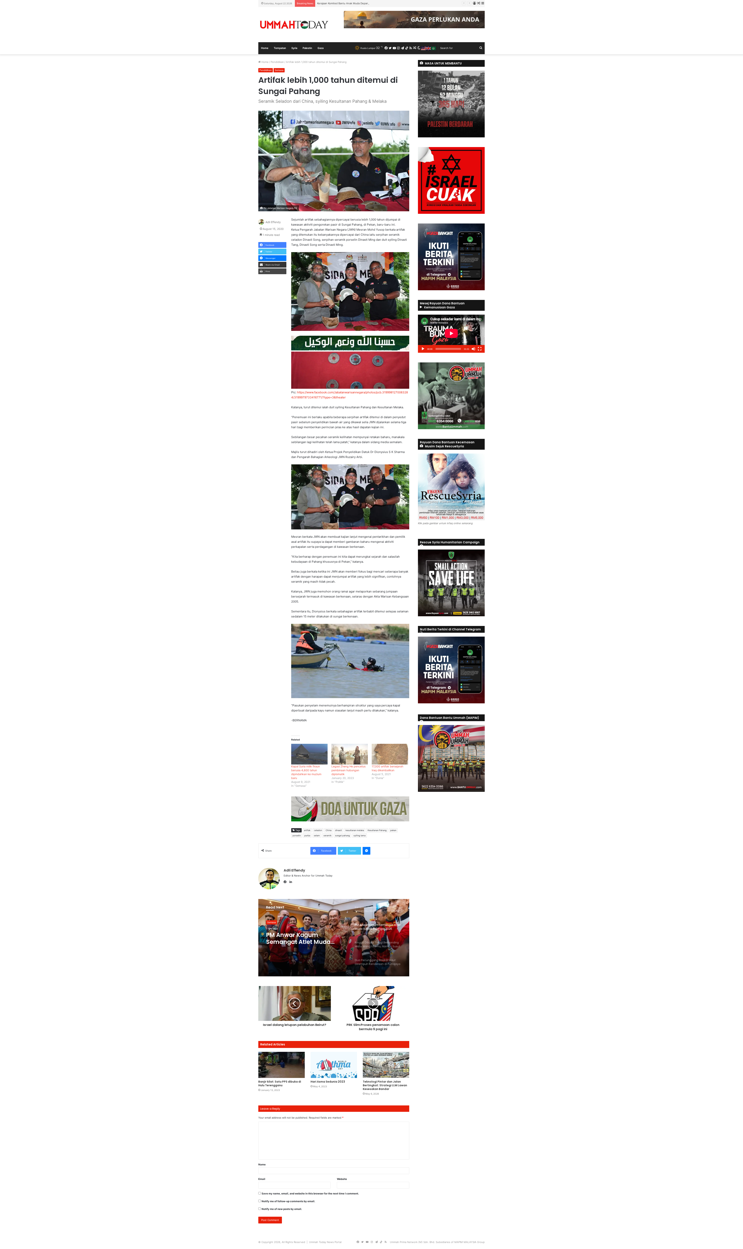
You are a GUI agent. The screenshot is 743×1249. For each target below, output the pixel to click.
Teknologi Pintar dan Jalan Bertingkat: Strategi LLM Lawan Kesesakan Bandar (385, 1085)
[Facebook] (286, 882)
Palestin (307, 48)
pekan (393, 830)
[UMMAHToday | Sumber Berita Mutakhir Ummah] (294, 24)
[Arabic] (433, 48)
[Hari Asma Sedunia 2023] (334, 1065)
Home (264, 48)
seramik (327, 835)
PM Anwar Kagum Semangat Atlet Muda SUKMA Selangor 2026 (355, 3)
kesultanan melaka (355, 830)
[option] (333, 937)
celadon (318, 830)
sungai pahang (342, 835)
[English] (428, 48)
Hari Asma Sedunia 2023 (328, 1082)
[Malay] (423, 48)
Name (262, 1164)
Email (261, 1179)
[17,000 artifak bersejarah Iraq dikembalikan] (390, 754)
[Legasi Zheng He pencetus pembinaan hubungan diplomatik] (349, 754)
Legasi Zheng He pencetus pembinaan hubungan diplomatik (348, 770)
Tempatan (280, 48)
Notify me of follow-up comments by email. (288, 1201)
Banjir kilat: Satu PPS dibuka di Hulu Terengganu (279, 1083)
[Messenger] (366, 851)
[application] (451, 334)
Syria (294, 48)
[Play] (423, 349)
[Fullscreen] (480, 349)
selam (317, 835)
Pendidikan (277, 61)
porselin (297, 835)
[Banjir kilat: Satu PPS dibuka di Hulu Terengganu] (281, 1065)
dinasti (338, 830)
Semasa (279, 70)
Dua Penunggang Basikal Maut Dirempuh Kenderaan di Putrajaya (306, 938)
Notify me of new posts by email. (282, 1208)
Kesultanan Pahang (377, 830)
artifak (307, 830)
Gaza (321, 48)
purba (307, 835)
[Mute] (473, 349)
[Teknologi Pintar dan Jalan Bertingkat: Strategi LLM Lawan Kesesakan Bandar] (386, 1065)
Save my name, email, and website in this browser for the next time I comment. (310, 1193)
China (328, 830)
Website (342, 1179)
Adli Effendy (273, 222)
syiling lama (360, 835)
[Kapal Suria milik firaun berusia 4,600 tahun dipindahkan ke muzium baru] (309, 754)
